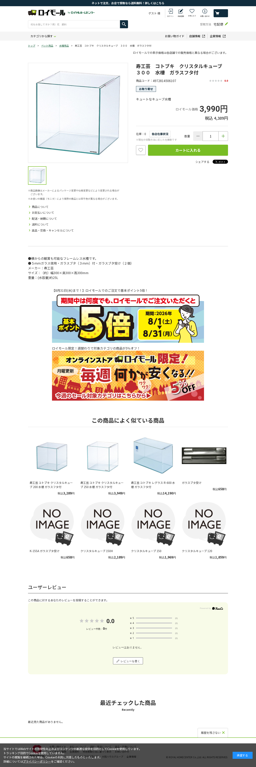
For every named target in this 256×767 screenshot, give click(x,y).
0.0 (110, 621)
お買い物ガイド (174, 36)
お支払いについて (43, 213)
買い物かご (221, 13)
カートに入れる (188, 150)
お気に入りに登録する (141, 150)
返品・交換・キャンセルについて (53, 230)
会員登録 (181, 16)
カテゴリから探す (41, 36)
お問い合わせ (205, 16)
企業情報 (215, 36)
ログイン (170, 16)
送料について (40, 224)
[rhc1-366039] (37, 175)
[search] (124, 24)
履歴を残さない (211, 733)
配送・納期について (44, 219)
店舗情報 (194, 36)
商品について (40, 207)
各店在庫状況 (160, 134)
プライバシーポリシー (37, 761)
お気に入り (192, 16)
